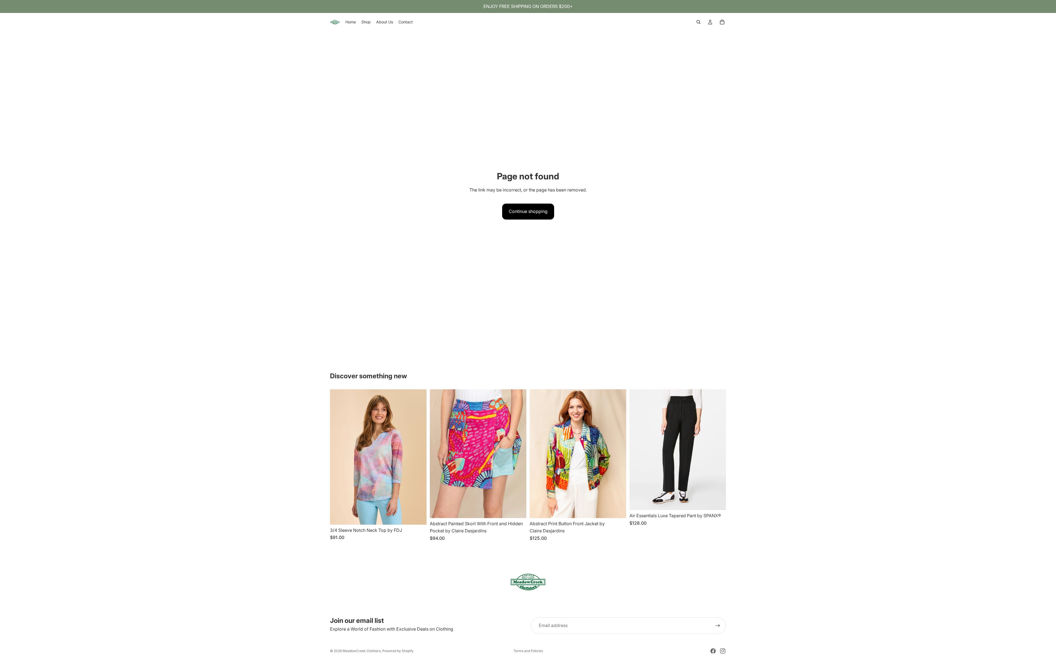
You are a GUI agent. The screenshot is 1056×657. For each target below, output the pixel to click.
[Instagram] (722, 651)
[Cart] (722, 22)
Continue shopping (528, 211)
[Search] (698, 22)
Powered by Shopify (398, 651)
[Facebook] (713, 651)
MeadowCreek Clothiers (362, 651)
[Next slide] (418, 457)
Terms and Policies (528, 651)
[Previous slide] (338, 457)
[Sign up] (718, 625)
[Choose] (418, 516)
